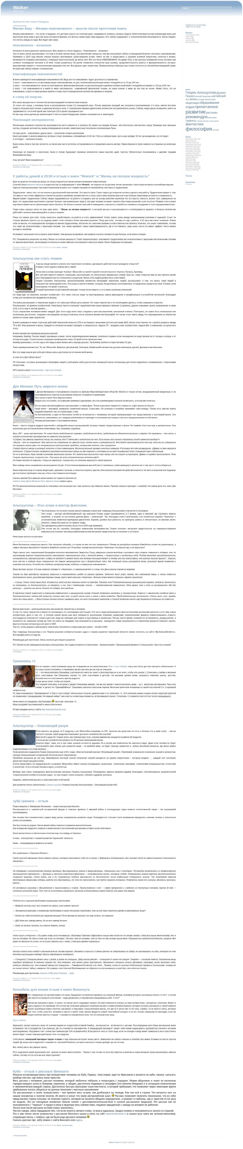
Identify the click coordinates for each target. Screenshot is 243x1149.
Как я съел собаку (117, 666)
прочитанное (206, 107)
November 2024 (192, 139)
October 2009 (191, 170)
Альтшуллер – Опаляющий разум (40, 726)
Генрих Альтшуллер (201, 92)
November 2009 (192, 168)
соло (211, 121)
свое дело (212, 117)
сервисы (191, 120)
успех (216, 121)
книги (59, 165)
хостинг (216, 130)
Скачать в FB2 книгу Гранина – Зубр (57, 973)
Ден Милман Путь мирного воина (40, 386)
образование (209, 102)
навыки (64, 247)
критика (208, 99)
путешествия (67, 1125)
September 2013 (192, 144)
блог (187, 99)
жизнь (193, 99)
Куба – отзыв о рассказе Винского (41, 1071)
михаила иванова (35, 185)
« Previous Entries (20, 26)
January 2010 (191, 164)
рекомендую (197, 117)
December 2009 (192, 166)
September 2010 (192, 155)
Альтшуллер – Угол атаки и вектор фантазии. (50, 505)
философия (199, 129)
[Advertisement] (210, 63)
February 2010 (191, 162)
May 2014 (189, 141)
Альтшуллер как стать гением (37, 258)
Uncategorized (191, 35)
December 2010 (192, 150)
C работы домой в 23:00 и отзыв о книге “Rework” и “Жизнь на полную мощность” (81, 176)
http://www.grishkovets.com (54, 709)
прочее (188, 40)
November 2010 (192, 152)
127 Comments (18, 496)
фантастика (194, 124)
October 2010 (191, 153)
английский (219, 95)
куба (214, 99)
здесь (79, 1120)
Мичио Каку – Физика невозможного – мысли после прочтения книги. (70, 28)
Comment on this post (21, 167)
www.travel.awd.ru (116, 1114)
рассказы (212, 112)
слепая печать (203, 121)
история (201, 99)
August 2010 (191, 157)
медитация (192, 102)
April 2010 (189, 161)
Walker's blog (114, 1142)
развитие (196, 112)
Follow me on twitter (193, 27)
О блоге (189, 184)
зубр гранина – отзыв (30, 801)
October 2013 (191, 142)
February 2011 (191, 148)
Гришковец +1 (24, 661)
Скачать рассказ (54, 785)
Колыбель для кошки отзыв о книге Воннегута (51, 989)
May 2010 (189, 159)
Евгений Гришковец (203, 96)
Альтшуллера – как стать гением (46, 370)
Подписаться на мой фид (196, 25)
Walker (20, 7)
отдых (190, 107)
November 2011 (192, 146)
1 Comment (17, 652)
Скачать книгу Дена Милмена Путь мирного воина (36, 481)
